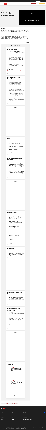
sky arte (2, 419)
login (44, 1)
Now (12, 417)
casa (7, 403)
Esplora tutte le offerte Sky (9, 1)
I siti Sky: (2, 412)
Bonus (29, 6)
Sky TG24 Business (24, 6)
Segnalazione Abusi (23, 428)
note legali (25, 417)
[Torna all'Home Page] (4, 4)
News (6, 6)
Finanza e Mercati (17, 6)
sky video (2, 417)
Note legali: (24, 412)
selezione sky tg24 (13, 403)
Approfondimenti (11, 6)
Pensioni (32, 6)
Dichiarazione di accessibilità (27, 419)
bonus (3, 403)
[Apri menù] (1, 4)
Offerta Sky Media (26, 421)
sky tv (13, 414)
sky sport (2, 414)
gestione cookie (25, 414)
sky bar (13, 419)
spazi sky (13, 421)
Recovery (36, 6)
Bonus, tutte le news (11, 327)
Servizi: (13, 412)
